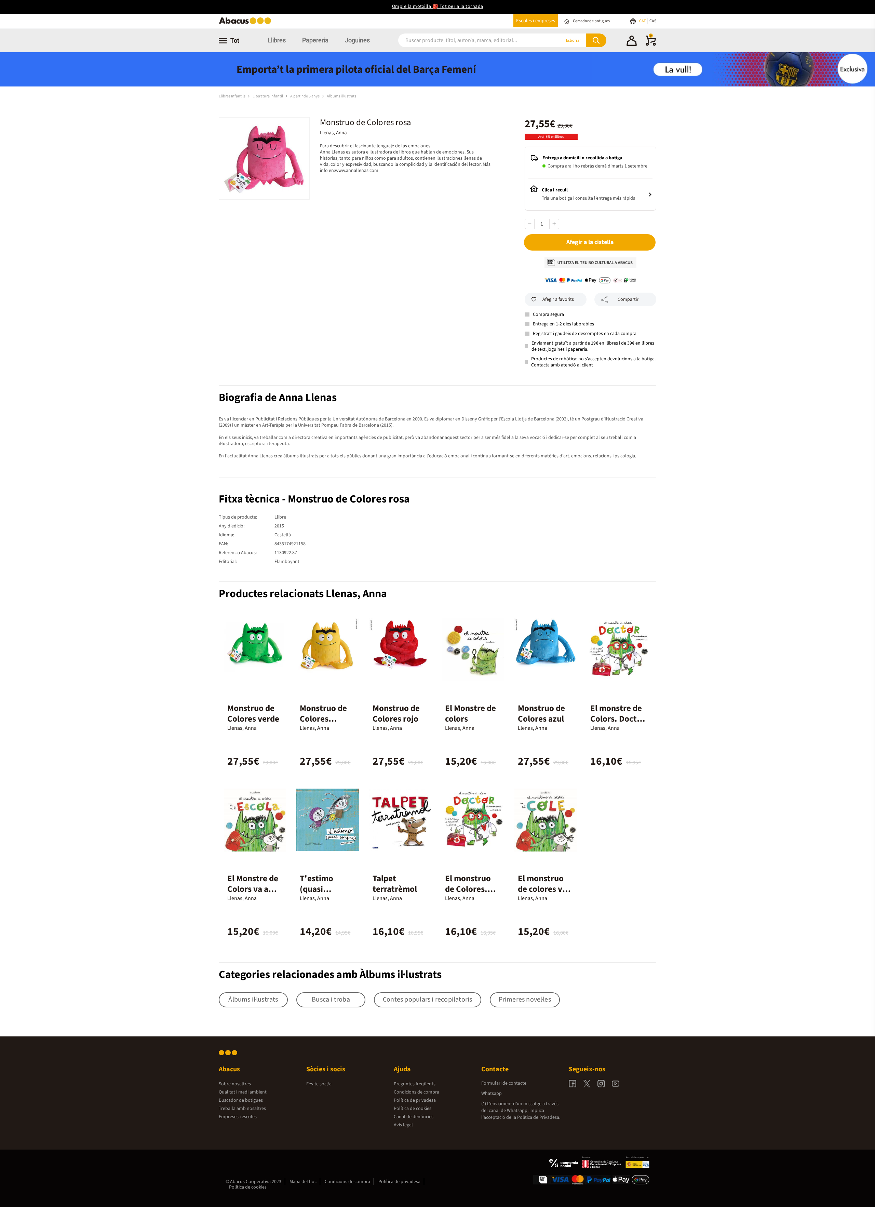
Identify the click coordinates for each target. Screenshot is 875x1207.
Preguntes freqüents (414, 1084)
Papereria (315, 40)
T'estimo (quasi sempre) (316, 889)
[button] (631, 41)
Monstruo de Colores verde (253, 713)
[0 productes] (650, 44)
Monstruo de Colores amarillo (323, 719)
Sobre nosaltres (235, 1084)
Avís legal (403, 1125)
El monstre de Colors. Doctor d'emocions (617, 719)
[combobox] (471, 40)
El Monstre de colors (470, 713)
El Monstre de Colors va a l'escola (252, 889)
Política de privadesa (415, 1100)
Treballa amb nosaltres (242, 1108)
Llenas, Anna (333, 132)
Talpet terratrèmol (395, 883)
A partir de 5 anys (305, 96)
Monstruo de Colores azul (541, 713)
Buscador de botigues (241, 1100)
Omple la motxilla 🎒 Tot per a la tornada (437, 6)
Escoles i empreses (535, 20)
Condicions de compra (416, 1092)
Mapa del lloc (303, 1181)
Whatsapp (491, 1093)
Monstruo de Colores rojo (396, 713)
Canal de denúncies (413, 1116)
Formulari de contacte (503, 1083)
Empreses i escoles (238, 1116)
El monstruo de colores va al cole (542, 889)
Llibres (277, 40)
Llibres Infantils (232, 96)
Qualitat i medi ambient (243, 1092)
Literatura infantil (268, 96)
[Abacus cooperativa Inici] (247, 23)
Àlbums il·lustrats (341, 96)
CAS (652, 21)
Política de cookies (412, 1108)
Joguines (357, 40)
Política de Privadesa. (538, 1117)
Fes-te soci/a (319, 1084)
